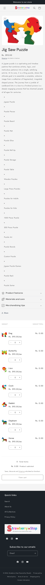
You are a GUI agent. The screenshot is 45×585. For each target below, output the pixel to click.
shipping (21, 471)
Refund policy (11, 577)
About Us (8, 506)
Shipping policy (35, 577)
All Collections (10, 512)
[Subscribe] (35, 553)
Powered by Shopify (25, 573)
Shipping (4, 58)
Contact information (24, 580)
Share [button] (6, 313)
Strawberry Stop (14, 573)
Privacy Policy (10, 517)
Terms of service (23, 577)
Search (7, 501)
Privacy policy (37, 573)
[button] (4, 8)
